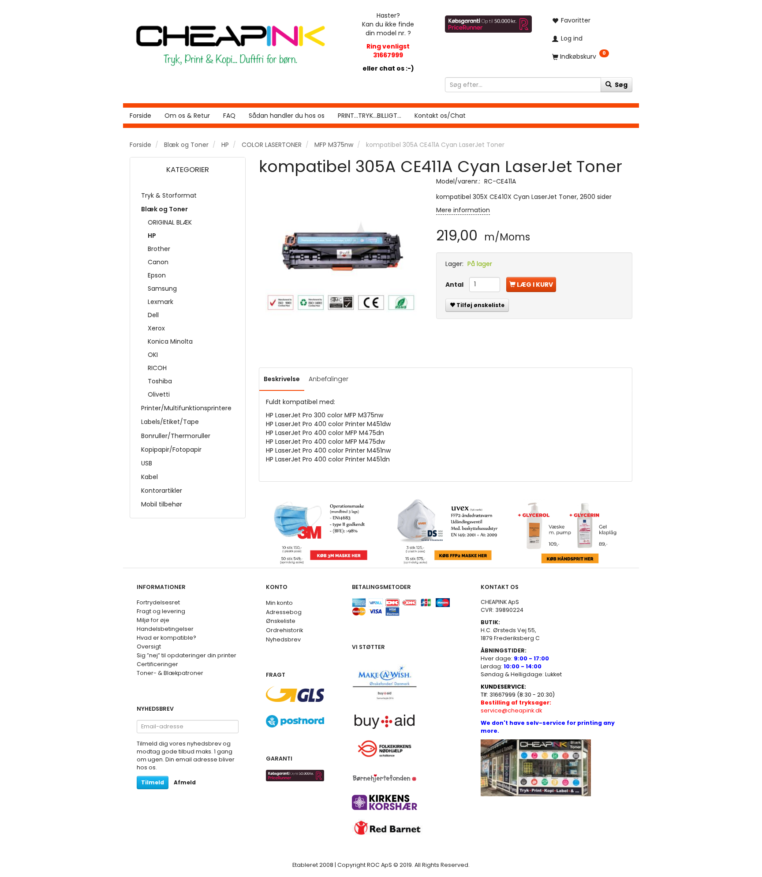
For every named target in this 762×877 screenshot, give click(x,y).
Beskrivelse (282, 379)
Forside (140, 115)
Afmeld (185, 782)
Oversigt (149, 646)
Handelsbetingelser (165, 629)
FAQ (229, 115)
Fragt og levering (161, 611)
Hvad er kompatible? (166, 637)
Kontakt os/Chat (440, 115)
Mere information (463, 210)
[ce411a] (341, 259)
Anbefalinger (328, 379)
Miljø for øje (153, 620)
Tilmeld (152, 782)
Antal (455, 284)
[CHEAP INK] (230, 41)
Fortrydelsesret (158, 602)
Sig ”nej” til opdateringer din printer (186, 655)
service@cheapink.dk (516, 706)
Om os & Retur (187, 115)
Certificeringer (157, 664)
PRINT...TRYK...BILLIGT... (369, 115)
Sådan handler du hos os (287, 115)
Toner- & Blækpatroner (170, 673)
